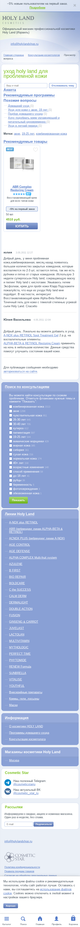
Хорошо (11, 905)
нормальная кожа (27, 458)
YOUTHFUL (16, 686)
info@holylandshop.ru (24, 44)
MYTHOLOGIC (18, 647)
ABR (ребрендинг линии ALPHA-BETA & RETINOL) (36, 530)
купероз (20, 428)
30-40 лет (21, 424)
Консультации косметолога (27, 739)
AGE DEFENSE (19, 551)
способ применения (27, 471)
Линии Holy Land (19, 514)
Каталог (6, 924)
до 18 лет (21, 475)
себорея (20, 450)
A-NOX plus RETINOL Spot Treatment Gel (31, 335)
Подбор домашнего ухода (25, 113)
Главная (40, 924)
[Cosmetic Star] (19, 857)
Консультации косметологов (44, 55)
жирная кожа (23, 445)
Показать (18, 500)
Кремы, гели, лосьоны (24, 698)
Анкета (10, 90)
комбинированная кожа (51, 133)
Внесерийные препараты (25, 692)
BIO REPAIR (17, 576)
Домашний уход (19, 105)
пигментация (23, 432)
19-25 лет (28, 133)
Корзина (73, 924)
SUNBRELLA (17, 673)
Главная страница (14, 55)
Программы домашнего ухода (29, 732)
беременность (23, 484)
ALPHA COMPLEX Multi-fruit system (33, 557)
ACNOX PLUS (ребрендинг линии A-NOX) (37, 538)
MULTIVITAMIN (19, 641)
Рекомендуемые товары (25, 142)
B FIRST (14, 570)
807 (28, 194)
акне (17, 133)
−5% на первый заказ (22, 209)
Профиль (57, 924)
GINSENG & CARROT (23, 621)
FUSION (14, 615)
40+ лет (20, 463)
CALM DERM (17, 596)
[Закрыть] (74, 5)
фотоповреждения (26, 488)
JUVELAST (16, 628)
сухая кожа (22, 454)
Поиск (23, 924)
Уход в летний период (23, 125)
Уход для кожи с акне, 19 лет (28, 109)
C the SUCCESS (20, 589)
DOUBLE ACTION (20, 609)
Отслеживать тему (63, 85)
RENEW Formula (20, 666)
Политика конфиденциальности (22, 867)
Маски (13, 705)
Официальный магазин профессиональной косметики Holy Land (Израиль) (38, 30)
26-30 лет (21, 419)
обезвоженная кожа (27, 493)
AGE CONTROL (19, 544)
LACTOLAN (16, 634)
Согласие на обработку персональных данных (30, 875)
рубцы (18, 480)
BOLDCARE (17, 583)
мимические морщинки (30, 441)
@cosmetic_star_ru (25, 793)
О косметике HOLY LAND (26, 726)
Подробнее (37, 7)
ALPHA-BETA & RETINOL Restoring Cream (32, 343)
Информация (16, 718)
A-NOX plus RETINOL (23, 522)
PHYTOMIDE (17, 660)
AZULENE (15, 564)
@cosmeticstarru (24, 784)
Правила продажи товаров (19, 871)
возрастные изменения (30, 467)
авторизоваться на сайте (20, 371)
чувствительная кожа (29, 415)
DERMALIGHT (18, 602)
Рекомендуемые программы (29, 95)
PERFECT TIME (20, 653)
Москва (14, 760)
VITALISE (15, 679)
